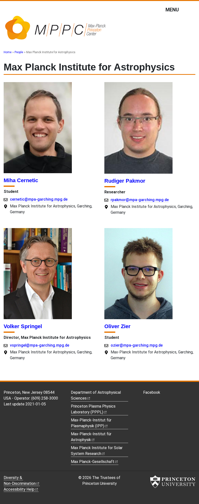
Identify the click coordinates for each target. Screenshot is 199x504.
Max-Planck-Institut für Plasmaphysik (91, 423)
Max (92, 461)
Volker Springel (23, 326)
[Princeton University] (172, 481)
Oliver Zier (117, 326)
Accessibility (19, 489)
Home (7, 52)
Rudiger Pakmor (124, 181)
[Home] (55, 30)
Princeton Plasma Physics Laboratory (93, 409)
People (19, 52)
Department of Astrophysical (96, 395)
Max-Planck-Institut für (91, 437)
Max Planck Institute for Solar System (97, 450)
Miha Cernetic (21, 180)
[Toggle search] (192, 9)
